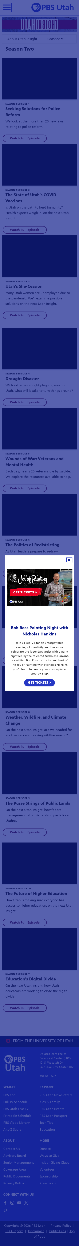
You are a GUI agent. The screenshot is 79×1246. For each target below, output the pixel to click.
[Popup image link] (39, 588)
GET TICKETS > (39, 682)
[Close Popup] (69, 560)
